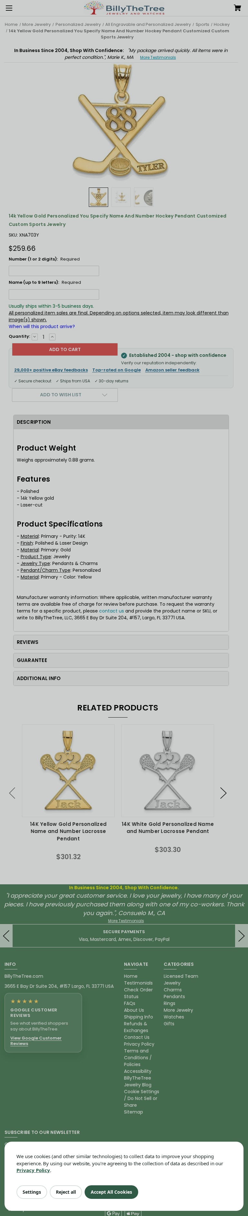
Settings (32, 1192)
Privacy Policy (33, 1170)
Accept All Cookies (111, 1192)
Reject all (66, 1192)
